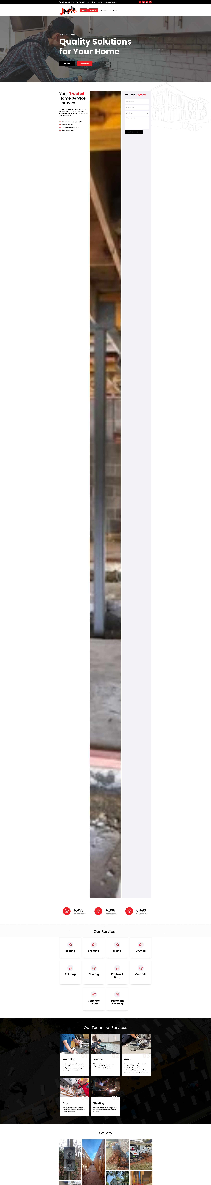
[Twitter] (143, 2)
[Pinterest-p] (150, 2)
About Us (93, 10)
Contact (113, 10)
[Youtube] (147, 2)
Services (103, 10)
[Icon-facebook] (140, 2)
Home (84, 10)
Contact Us (85, 63)
